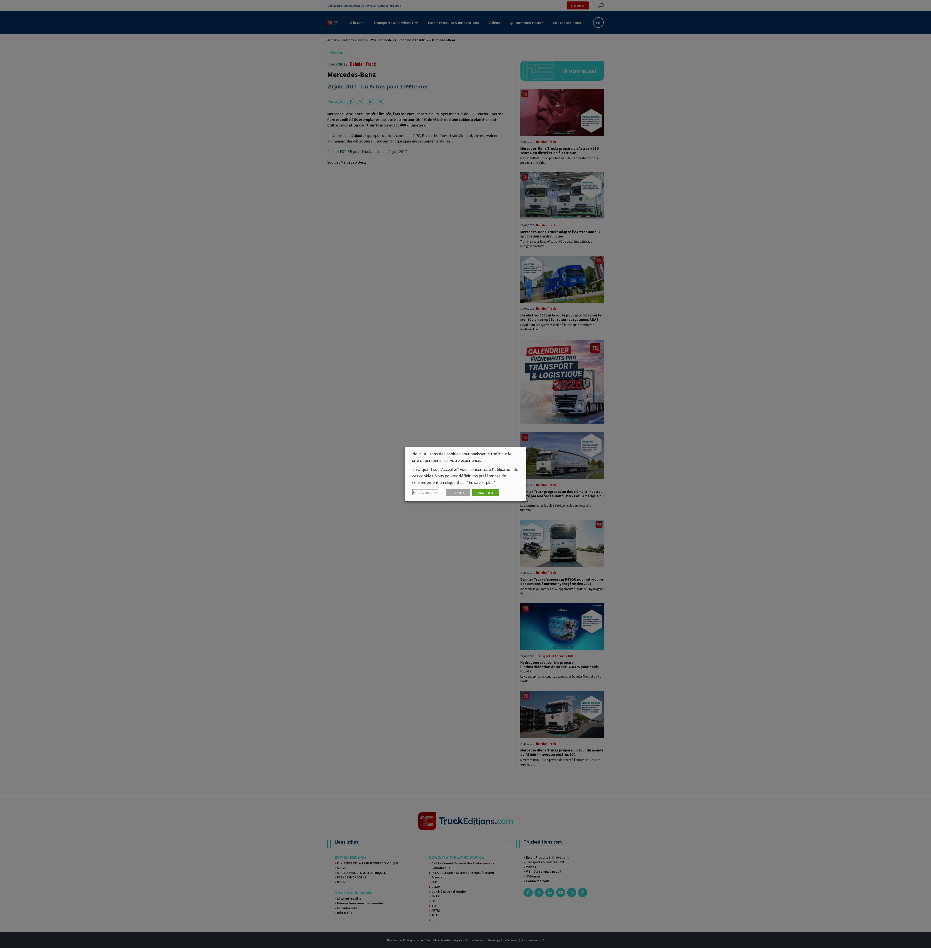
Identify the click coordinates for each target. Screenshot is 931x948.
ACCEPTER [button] (485, 493)
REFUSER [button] (458, 493)
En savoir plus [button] (425, 492)
